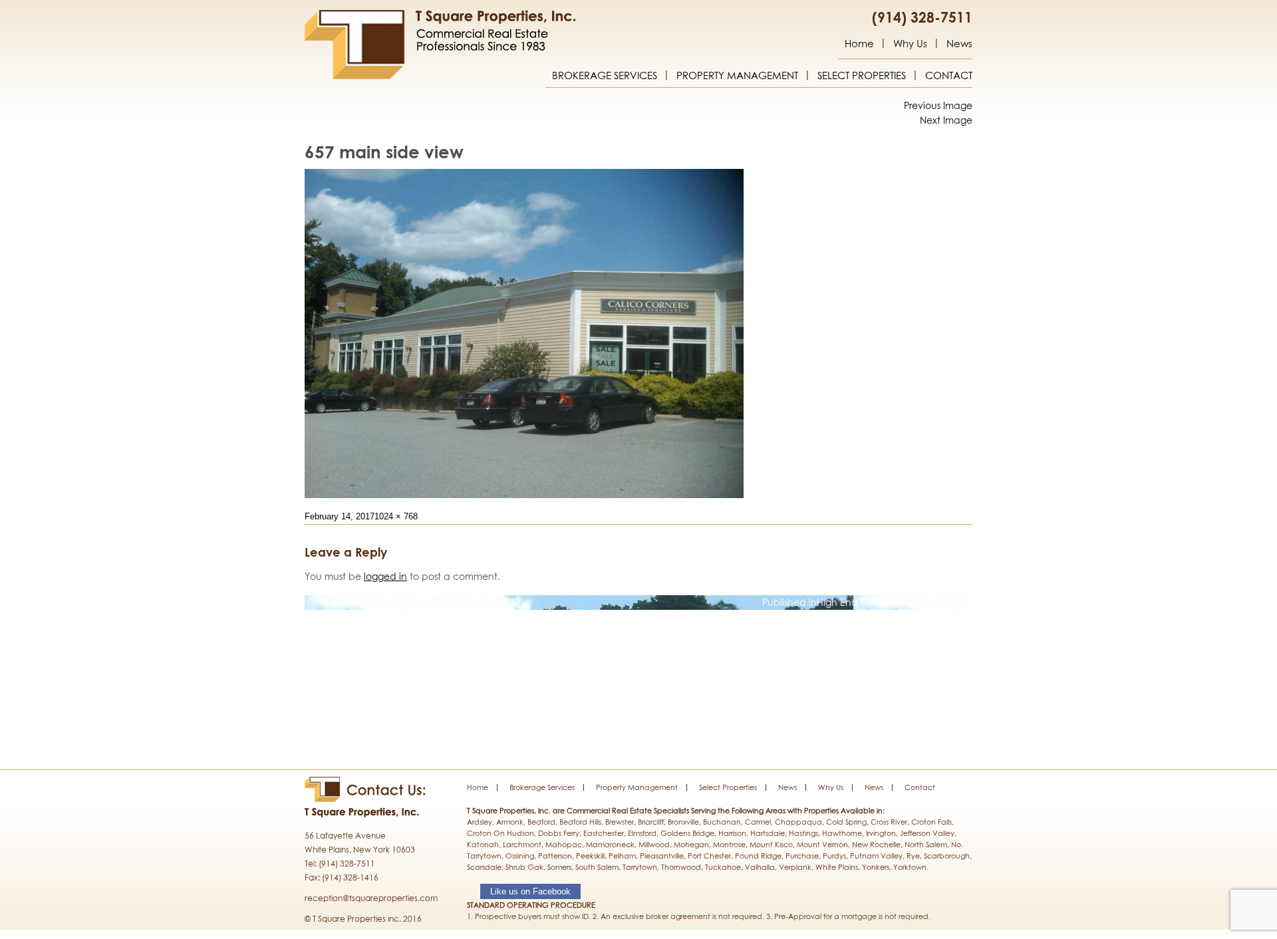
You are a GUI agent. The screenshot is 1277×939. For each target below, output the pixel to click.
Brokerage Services (604, 75)
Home (859, 44)
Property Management (737, 75)
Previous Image (938, 105)
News (959, 44)
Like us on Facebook (530, 891)
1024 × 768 (396, 516)
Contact (948, 75)
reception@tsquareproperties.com (371, 898)
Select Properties (861, 75)
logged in (385, 576)
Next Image (946, 120)
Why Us (910, 44)
